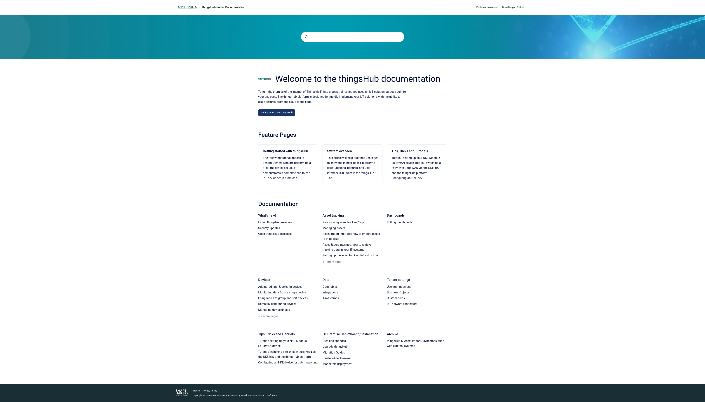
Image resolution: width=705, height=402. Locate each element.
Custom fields (396, 298)
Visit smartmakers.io (487, 7)
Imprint (196, 390)
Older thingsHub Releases (275, 234)
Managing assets (334, 228)
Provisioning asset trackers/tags (344, 222)
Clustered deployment (337, 358)
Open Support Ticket (513, 7)
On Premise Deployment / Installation (350, 334)
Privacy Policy (210, 390)
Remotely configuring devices (277, 304)
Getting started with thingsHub (277, 112)
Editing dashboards (399, 222)
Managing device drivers (274, 309)
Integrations (330, 292)
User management (399, 286)
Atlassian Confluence (266, 395)
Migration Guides (334, 352)
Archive (392, 334)
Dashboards (396, 215)
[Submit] (306, 37)
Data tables (330, 286)
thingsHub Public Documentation (223, 7)
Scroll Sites (247, 395)
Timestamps (331, 298)
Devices (264, 280)
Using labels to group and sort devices (283, 298)
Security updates (269, 228)
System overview (339, 151)
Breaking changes (334, 341)
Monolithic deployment (337, 364)
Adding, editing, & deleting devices (280, 286)
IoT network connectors (402, 304)
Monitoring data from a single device (282, 292)
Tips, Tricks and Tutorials (409, 151)
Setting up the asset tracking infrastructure (350, 255)
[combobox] (352, 37)
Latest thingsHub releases (275, 222)
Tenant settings (398, 280)
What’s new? (267, 215)
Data (326, 280)
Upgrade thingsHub (335, 346)
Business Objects (398, 292)
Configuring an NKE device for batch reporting (288, 362)
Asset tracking (333, 215)
